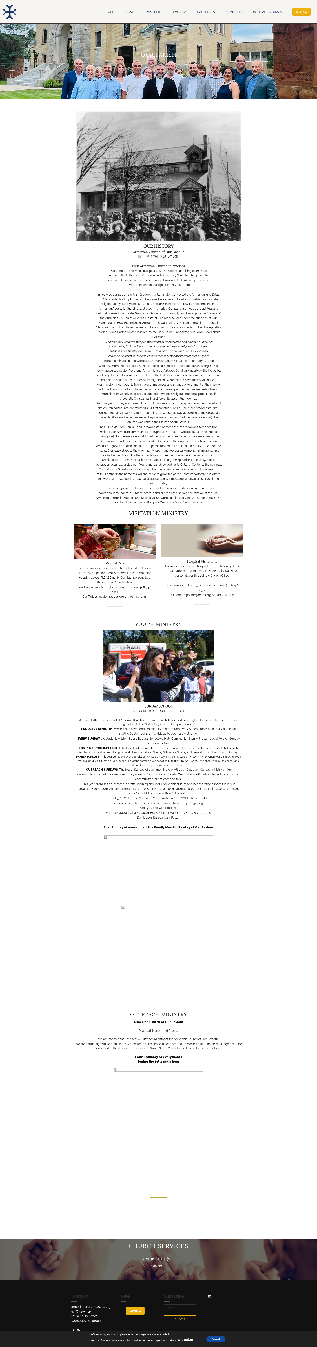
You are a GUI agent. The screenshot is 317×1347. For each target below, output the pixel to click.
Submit (180, 1319)
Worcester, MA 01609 (86, 1320)
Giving (135, 1311)
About (130, 12)
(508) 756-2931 (81, 1311)
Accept (216, 1339)
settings (188, 1339)
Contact (233, 12)
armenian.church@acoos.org (90, 1307)
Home (110, 12)
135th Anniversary (268, 12)
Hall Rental (206, 12)
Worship (154, 12)
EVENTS (179, 12)
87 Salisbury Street (84, 1316)
